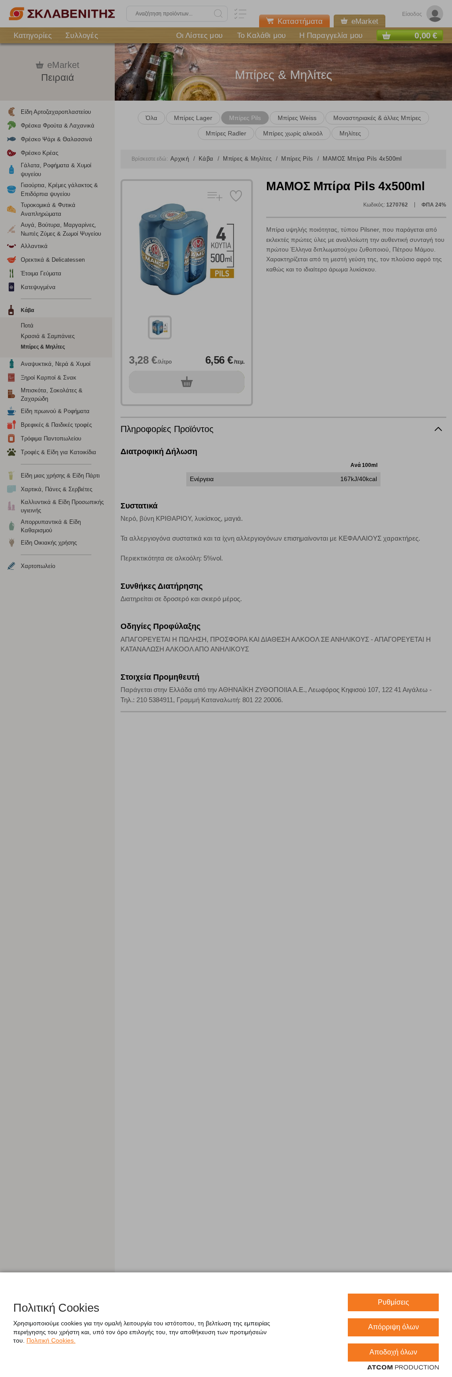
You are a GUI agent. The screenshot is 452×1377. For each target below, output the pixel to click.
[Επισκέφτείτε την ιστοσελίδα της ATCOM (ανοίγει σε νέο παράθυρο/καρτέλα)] (403, 1367)
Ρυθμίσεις (393, 1302)
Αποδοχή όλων (393, 1352)
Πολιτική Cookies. (50, 1340)
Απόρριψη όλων (393, 1327)
